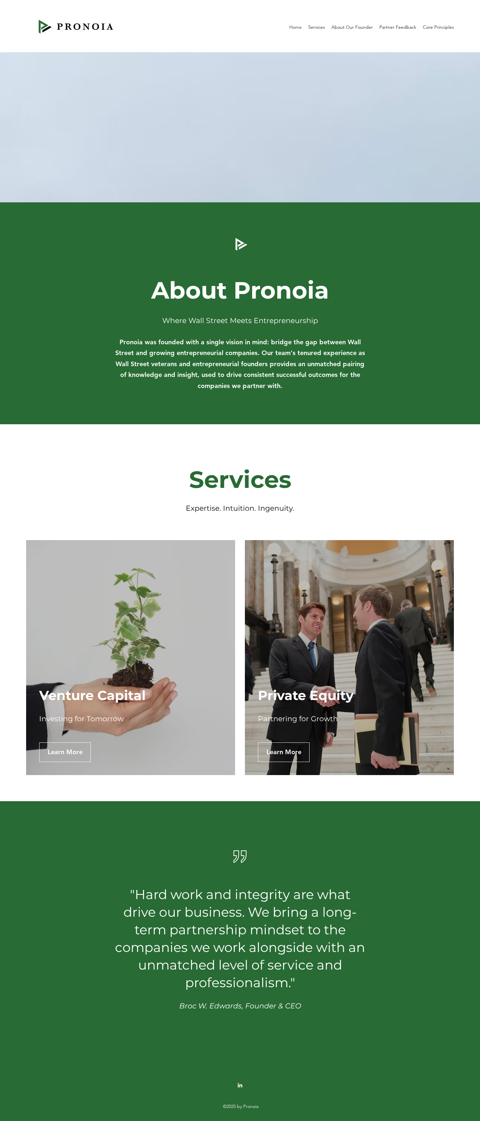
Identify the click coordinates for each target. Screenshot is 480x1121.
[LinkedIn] (240, 1085)
